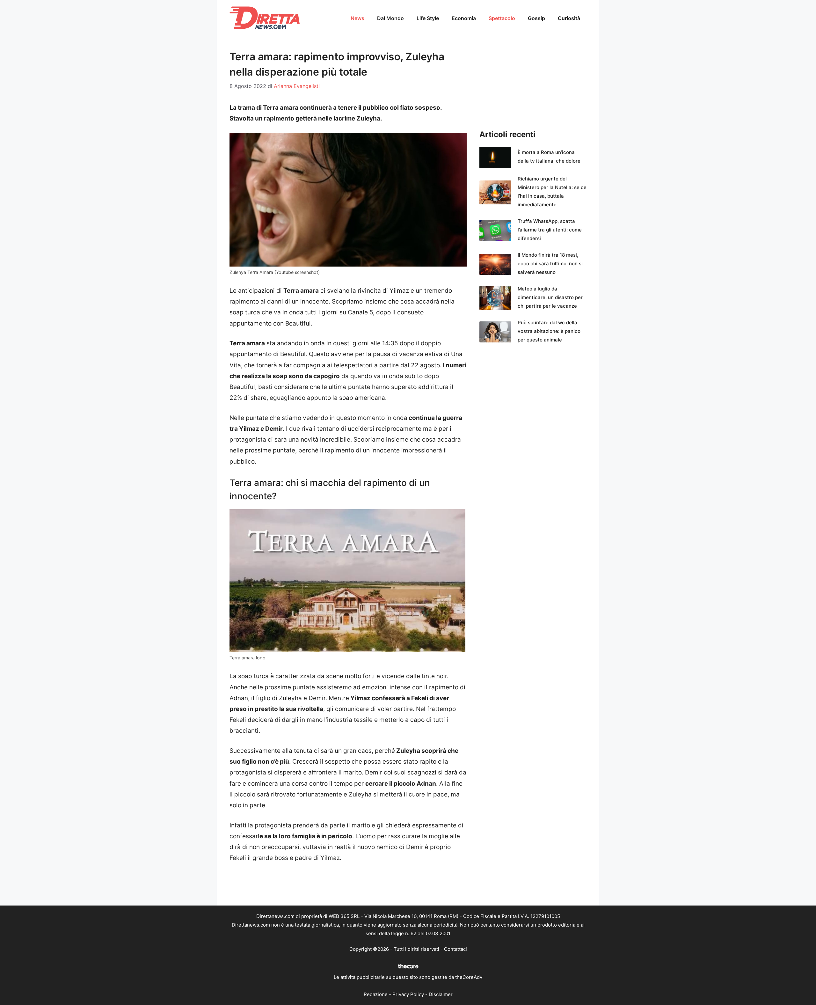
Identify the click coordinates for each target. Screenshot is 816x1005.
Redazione (376, 994)
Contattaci (455, 949)
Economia (464, 18)
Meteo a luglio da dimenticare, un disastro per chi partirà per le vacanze (550, 297)
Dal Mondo (390, 18)
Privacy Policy (408, 994)
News (357, 18)
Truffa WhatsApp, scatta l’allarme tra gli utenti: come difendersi (550, 229)
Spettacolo (502, 18)
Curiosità (569, 18)
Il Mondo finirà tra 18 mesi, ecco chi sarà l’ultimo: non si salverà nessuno (550, 263)
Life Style (428, 18)
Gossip (536, 18)
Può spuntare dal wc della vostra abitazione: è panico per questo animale (549, 331)
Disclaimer (441, 994)
